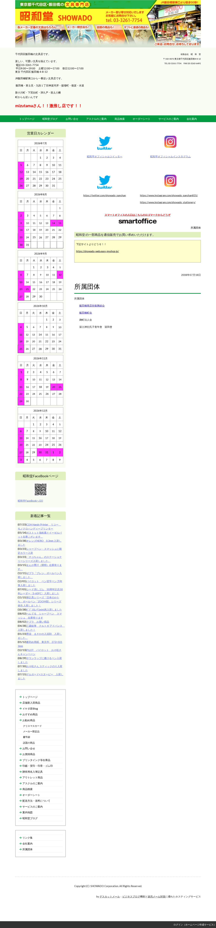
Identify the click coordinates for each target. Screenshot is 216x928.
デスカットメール (110, 896)
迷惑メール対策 (156, 896)
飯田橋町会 (85, 312)
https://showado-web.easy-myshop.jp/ (97, 251)
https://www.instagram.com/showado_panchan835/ (169, 195)
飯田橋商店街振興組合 (92, 305)
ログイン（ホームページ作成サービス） (194, 924)
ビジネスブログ (131, 896)
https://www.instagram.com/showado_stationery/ (168, 202)
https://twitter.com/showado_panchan (104, 195)
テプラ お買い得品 (37, 621)
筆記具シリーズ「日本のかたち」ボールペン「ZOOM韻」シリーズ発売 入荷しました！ (39, 601)
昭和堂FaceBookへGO (30, 500)
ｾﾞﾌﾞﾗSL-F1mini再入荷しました (44, 609)
